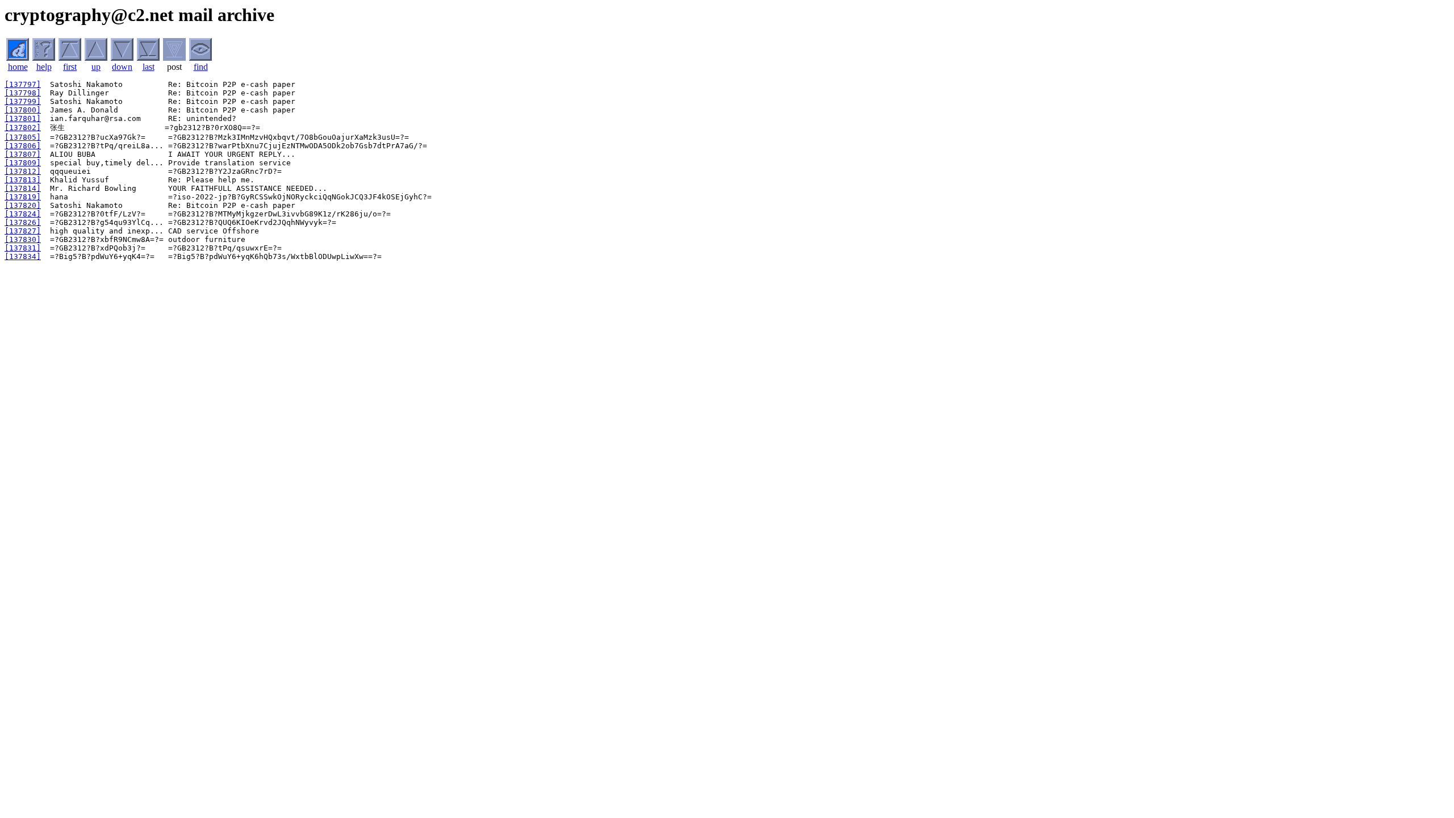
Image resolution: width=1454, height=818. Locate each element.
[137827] (23, 231)
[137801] (23, 118)
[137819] (23, 197)
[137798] (23, 93)
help (44, 67)
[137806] (23, 145)
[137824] (23, 214)
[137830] (23, 239)
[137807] (23, 154)
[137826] (23, 222)
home (18, 67)
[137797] (23, 84)
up (96, 67)
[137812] (23, 171)
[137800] (23, 110)
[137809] (23, 162)
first (70, 67)
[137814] (23, 188)
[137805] (23, 137)
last (148, 67)
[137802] (23, 127)
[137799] (23, 101)
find (201, 67)
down (122, 67)
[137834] (23, 256)
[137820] (23, 205)
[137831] (23, 248)
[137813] (23, 180)
